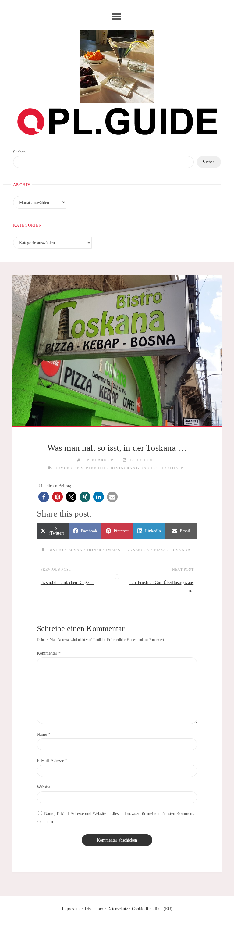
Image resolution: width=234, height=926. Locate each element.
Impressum (71, 908)
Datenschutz (117, 908)
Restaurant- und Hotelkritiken (147, 468)
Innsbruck (137, 550)
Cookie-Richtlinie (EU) (152, 908)
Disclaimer (94, 908)
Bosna (75, 550)
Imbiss (113, 550)
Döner (94, 550)
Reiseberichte (90, 468)
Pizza (160, 550)
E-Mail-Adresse (52, 760)
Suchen (19, 151)
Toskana (181, 550)
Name (43, 734)
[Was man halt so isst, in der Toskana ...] (117, 350)
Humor (62, 468)
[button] (43, 497)
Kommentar (49, 653)
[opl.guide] (117, 66)
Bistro (55, 550)
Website (43, 787)
